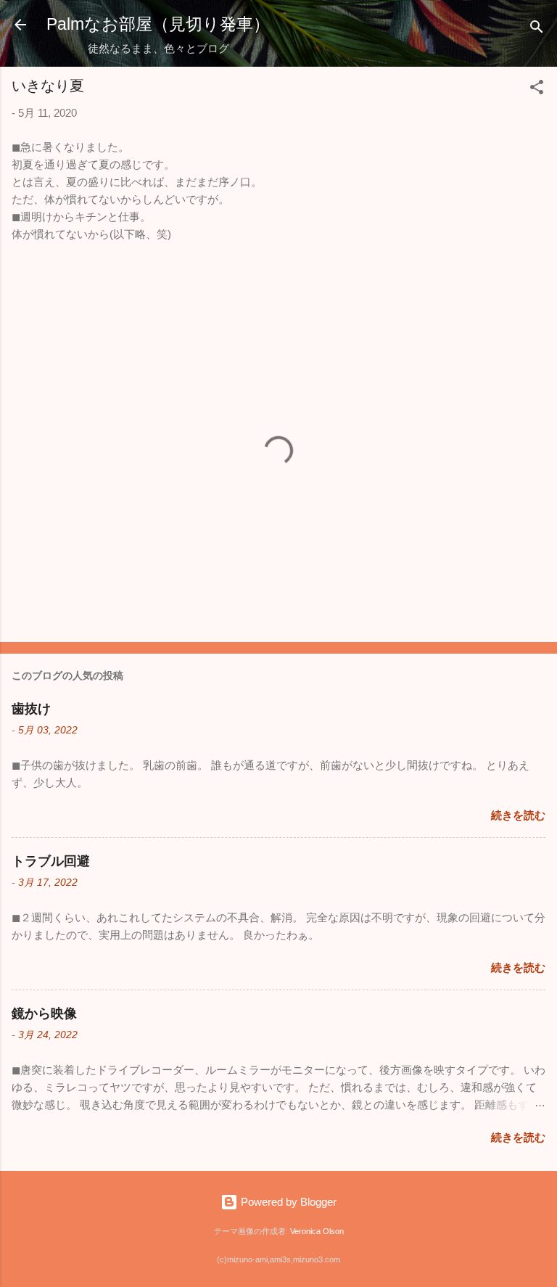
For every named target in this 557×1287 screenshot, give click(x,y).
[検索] (536, 29)
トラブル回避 (51, 861)
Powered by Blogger (287, 1202)
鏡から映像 (44, 1013)
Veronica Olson (317, 1231)
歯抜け (31, 709)
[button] (536, 89)
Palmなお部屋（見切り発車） (158, 24)
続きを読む (518, 815)
